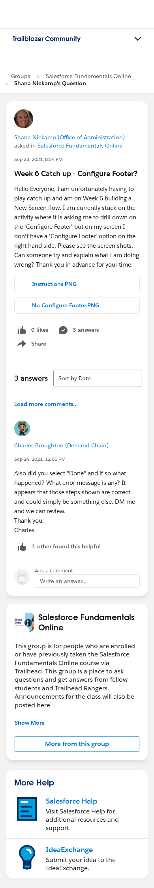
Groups (20, 76)
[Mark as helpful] (21, 546)
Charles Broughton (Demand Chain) (61, 445)
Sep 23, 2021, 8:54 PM (38, 159)
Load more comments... (46, 404)
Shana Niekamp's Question (50, 83)
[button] (77, 744)
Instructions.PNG (54, 284)
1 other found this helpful (66, 546)
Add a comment (54, 570)
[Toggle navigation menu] (138, 39)
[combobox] (97, 378)
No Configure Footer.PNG (65, 305)
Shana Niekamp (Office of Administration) (69, 137)
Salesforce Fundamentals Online (88, 76)
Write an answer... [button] (63, 581)
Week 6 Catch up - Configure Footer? (75, 173)
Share (31, 345)
